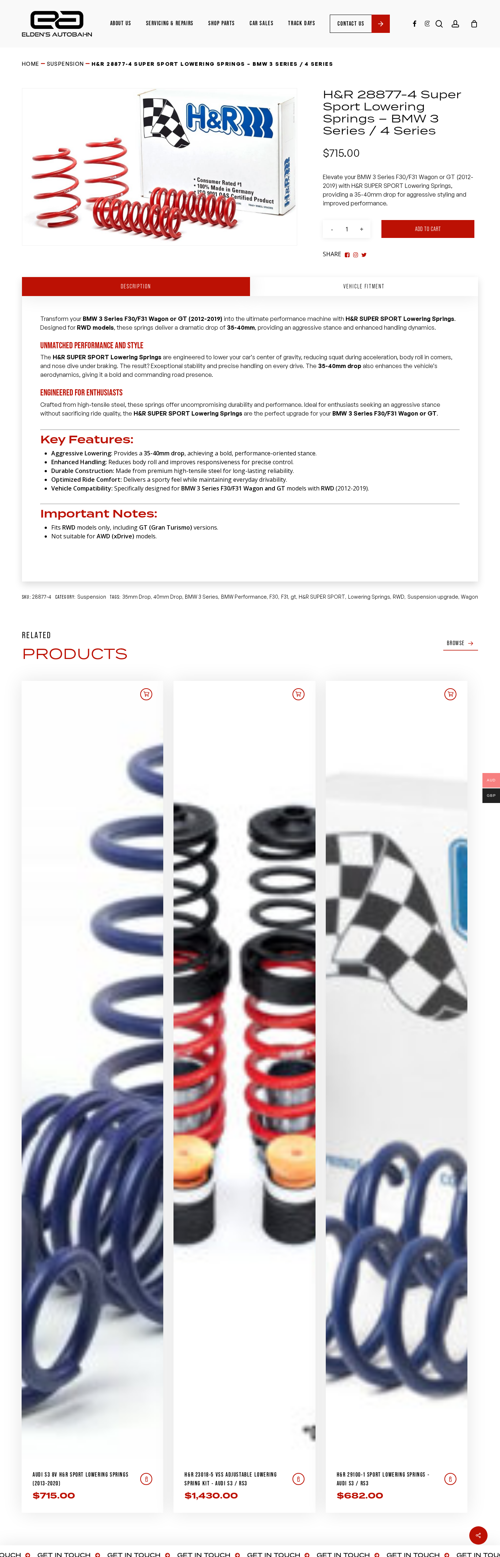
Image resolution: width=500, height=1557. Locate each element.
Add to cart (428, 229)
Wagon (469, 597)
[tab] (136, 286)
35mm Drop (136, 597)
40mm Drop (167, 597)
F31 (284, 597)
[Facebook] (347, 254)
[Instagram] (364, 254)
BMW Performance (244, 597)
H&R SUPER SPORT (322, 597)
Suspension (65, 64)
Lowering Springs (369, 597)
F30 (273, 597)
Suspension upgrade (432, 597)
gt (293, 597)
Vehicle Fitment (364, 286)
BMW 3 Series (201, 597)
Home (31, 64)
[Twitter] (355, 254)
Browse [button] (456, 643)
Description (136, 286)
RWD (398, 597)
